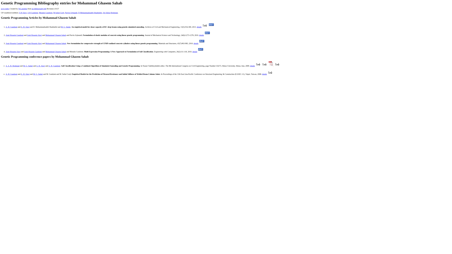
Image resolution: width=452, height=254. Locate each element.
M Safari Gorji (58, 13)
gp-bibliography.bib (39, 9)
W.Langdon (22, 9)
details (199, 27)
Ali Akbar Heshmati (110, 13)
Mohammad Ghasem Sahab (55, 35)
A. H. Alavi (25, 27)
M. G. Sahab (66, 27)
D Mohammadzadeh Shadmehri (90, 13)
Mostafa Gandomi (45, 13)
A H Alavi (23, 13)
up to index (5, 9)
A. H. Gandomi (11, 27)
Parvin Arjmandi (71, 13)
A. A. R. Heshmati (13, 66)
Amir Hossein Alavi (34, 35)
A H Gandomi (32, 13)
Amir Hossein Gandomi (14, 35)
